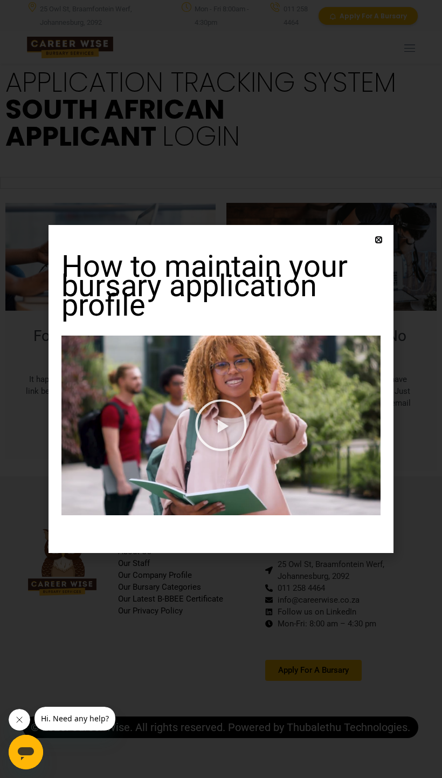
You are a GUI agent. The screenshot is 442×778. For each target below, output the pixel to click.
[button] (379, 240)
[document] (221, 389)
